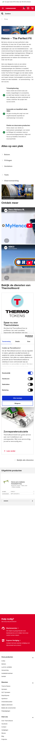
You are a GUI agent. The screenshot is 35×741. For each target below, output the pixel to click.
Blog (2, 736)
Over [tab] (28, 341)
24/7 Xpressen (5, 692)
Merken (3, 664)
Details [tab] (17, 341)
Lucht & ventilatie (6, 667)
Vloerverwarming (11, 181)
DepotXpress (5, 695)
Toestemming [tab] (6, 341)
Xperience (4, 698)
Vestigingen (4, 640)
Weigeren (17, 403)
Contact (3, 727)
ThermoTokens (5, 686)
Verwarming (4, 670)
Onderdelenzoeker (6, 701)
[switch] (30, 378)
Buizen (7, 154)
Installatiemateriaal (6, 673)
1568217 (13, 491)
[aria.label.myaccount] (24, 8)
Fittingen (8, 160)
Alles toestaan (17, 398)
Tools (6, 175)
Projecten (4, 739)
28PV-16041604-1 (15, 493)
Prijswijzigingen (5, 711)
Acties (3, 661)
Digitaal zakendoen (7, 705)
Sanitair (3, 676)
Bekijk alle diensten (25, 460)
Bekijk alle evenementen (8, 708)
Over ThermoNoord (7, 720)
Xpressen (4, 689)
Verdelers (8, 166)
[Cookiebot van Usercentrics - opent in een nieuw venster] (25, 336)
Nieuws (3, 733)
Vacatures (4, 724)
